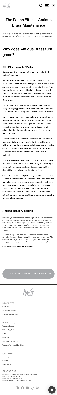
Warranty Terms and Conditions (13, 345)
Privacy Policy (7, 364)
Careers (5, 361)
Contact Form (7, 337)
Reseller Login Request (10, 341)
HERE (9, 67)
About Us (5, 357)
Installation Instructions (10, 314)
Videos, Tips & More (9, 330)
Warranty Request (8, 326)
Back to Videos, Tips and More (31, 274)
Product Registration (9, 310)
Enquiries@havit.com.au (12, 378)
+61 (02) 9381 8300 (11, 376)
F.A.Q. (4, 334)
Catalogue (6, 306)
